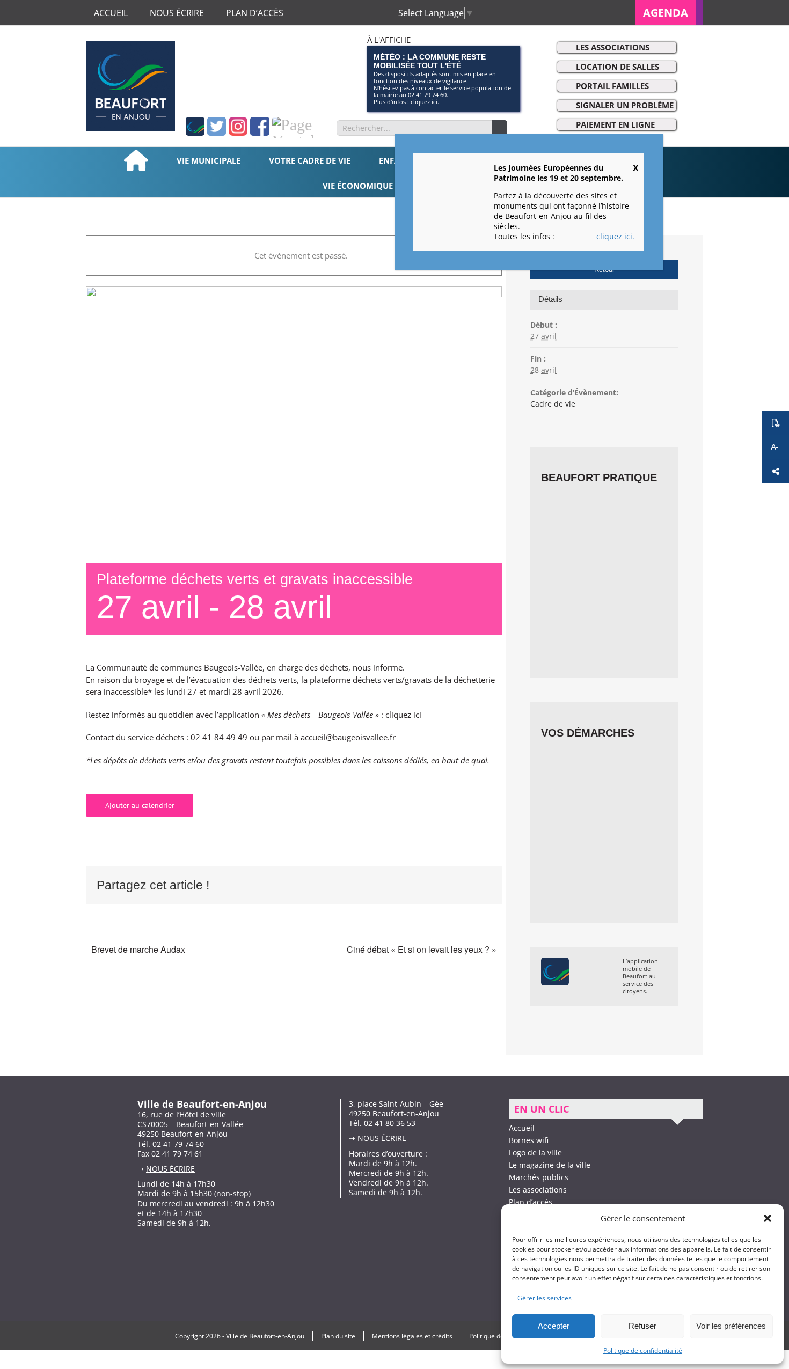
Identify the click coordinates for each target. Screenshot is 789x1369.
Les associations (612, 47)
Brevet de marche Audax (138, 949)
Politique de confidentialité (642, 1350)
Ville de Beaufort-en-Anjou (265, 1336)
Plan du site (338, 1336)
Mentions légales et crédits (412, 1336)
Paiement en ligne (615, 124)
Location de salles (617, 66)
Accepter (553, 1325)
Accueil (522, 1128)
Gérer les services (544, 1297)
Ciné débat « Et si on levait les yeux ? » (421, 949)
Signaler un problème (625, 105)
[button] (767, 1218)
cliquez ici (403, 714)
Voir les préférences (731, 1325)
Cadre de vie (552, 404)
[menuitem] (669, 12)
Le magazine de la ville (549, 1165)
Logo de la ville (535, 1152)
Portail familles (612, 85)
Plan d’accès (530, 1202)
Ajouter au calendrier (139, 805)
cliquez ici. (425, 101)
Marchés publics (538, 1177)
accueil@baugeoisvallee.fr (348, 737)
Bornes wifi (529, 1140)
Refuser (642, 1325)
